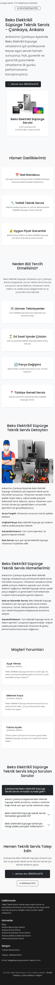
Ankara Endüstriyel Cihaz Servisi (16, 933)
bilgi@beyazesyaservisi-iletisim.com (24, 960)
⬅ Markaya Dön (27, 883)
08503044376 (15, 955)
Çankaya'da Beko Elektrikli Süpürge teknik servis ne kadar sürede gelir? (25, 790)
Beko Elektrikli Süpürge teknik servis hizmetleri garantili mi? (25, 815)
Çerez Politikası (28, 975)
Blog (4, 924)
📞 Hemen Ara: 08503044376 (23, 84)
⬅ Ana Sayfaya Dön (27, 8)
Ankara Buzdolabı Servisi (13, 938)
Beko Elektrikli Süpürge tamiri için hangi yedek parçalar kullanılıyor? (24, 825)
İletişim (39, 975)
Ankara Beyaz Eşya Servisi (13, 927)
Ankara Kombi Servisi (11, 930)
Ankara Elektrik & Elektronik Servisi (16, 935)
